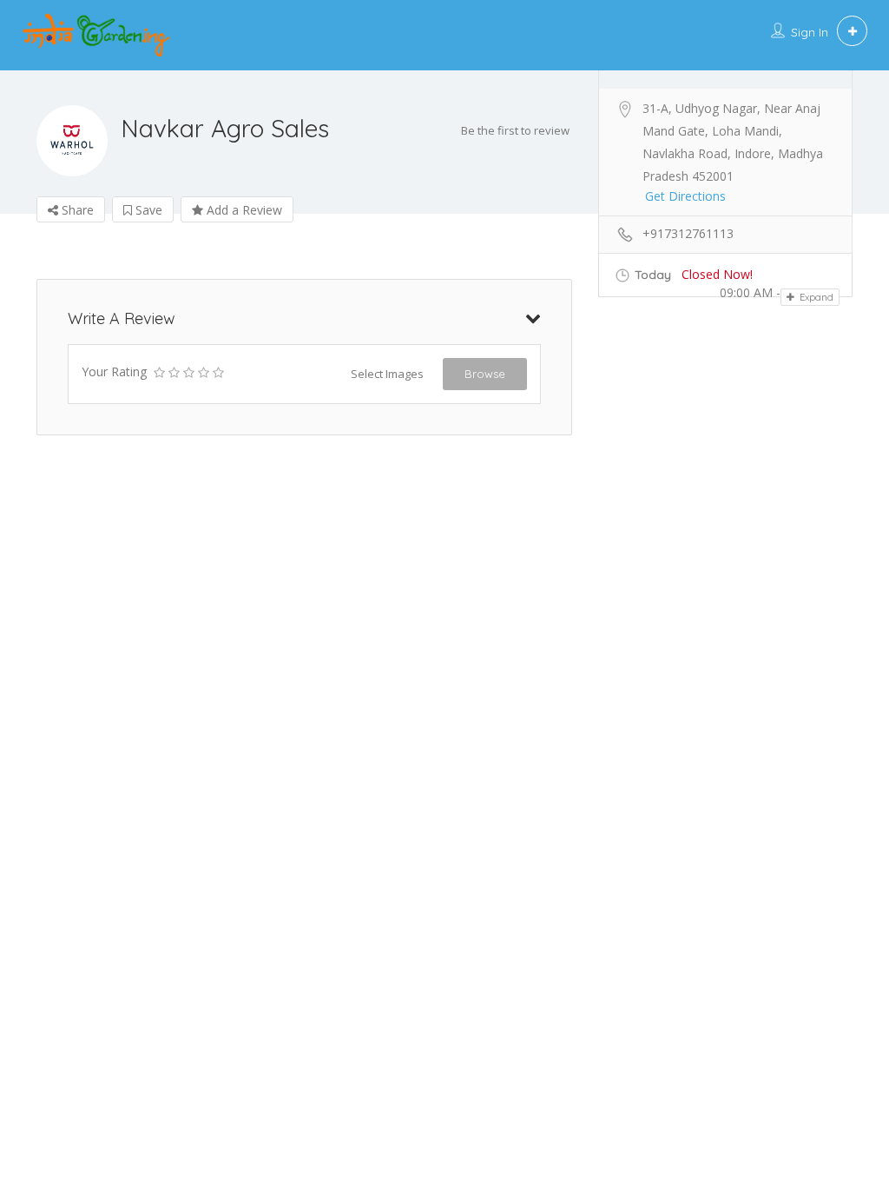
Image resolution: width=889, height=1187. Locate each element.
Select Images (387, 373)
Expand (815, 297)
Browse (484, 374)
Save (147, 210)
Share (76, 210)
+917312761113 (688, 233)
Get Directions (685, 196)
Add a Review (242, 210)
